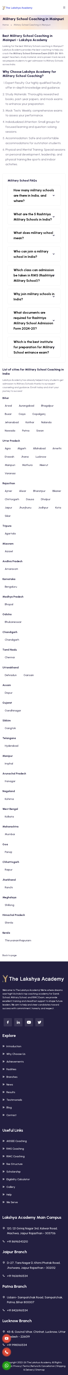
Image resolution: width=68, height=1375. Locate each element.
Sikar (8, 515)
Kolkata (9, 816)
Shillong (9, 905)
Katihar (30, 422)
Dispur (9, 692)
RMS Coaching (15, 1148)
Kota (58, 507)
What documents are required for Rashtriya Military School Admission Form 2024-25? (33, 320)
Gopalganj (38, 414)
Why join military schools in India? (34, 296)
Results (10, 1092)
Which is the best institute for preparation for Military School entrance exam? (34, 347)
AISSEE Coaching (16, 1141)
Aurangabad (26, 405)
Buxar (8, 414)
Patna (25, 430)
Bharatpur (39, 491)
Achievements (15, 1061)
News (9, 1084)
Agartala (10, 533)
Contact (11, 1115)
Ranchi (9, 887)
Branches (11, 1076)
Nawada (10, 430)
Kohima (9, 799)
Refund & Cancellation (43, 1366)
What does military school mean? (33, 235)
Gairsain (29, 675)
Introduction (13, 1046)
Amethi (56, 448)
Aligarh (21, 448)
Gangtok (10, 728)
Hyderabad (11, 745)
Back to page (9, 955)
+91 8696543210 (17, 1241)
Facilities (11, 1069)
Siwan (40, 430)
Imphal (9, 763)
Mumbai (10, 834)
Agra (8, 448)
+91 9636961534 (17, 1276)
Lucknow (41, 456)
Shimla (9, 922)
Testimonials (14, 1099)
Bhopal (9, 604)
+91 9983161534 (17, 1345)
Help (9, 1194)
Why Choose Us (15, 1054)
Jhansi (25, 456)
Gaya (22, 414)
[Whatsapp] (6, 1365)
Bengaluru (11, 586)
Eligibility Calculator (18, 1179)
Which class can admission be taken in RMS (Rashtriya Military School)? (34, 275)
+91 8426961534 (17, 1310)
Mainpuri (10, 465)
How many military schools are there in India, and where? (34, 195)
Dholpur (46, 499)
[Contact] (6, 1338)
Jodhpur (43, 507)
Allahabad (39, 448)
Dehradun (11, 675)
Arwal (8, 405)
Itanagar (10, 781)
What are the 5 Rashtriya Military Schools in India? (33, 216)
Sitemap (40, 1369)
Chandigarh (12, 639)
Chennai (10, 657)
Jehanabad (12, 422)
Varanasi (10, 473)
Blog (9, 1107)
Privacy (17, 1366)
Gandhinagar (13, 710)
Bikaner (56, 491)
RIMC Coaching (15, 1156)
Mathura (27, 465)
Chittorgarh (12, 499)
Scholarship (13, 1171)
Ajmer (8, 491)
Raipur (9, 869)
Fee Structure (14, 1164)
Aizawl (9, 551)
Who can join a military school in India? (31, 254)
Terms (26, 1366)
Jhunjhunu (25, 507)
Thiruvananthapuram (18, 940)
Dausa (30, 499)
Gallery (10, 1186)
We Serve (12, 1202)
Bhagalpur (47, 405)
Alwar (22, 491)
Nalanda (46, 422)
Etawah (9, 456)
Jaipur (8, 507)
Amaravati (11, 568)
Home (5, 24)
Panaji (8, 852)
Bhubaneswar (13, 622)
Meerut (43, 465)
